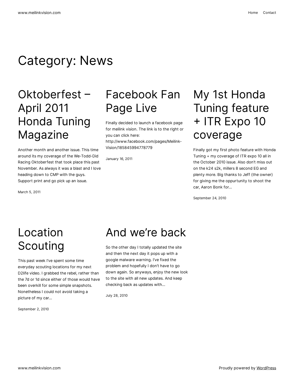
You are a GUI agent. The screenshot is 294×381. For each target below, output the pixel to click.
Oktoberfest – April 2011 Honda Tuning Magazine (54, 114)
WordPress (266, 368)
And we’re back (146, 232)
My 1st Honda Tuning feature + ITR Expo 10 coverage (231, 114)
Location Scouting (41, 239)
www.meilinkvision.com (39, 12)
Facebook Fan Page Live (143, 101)
